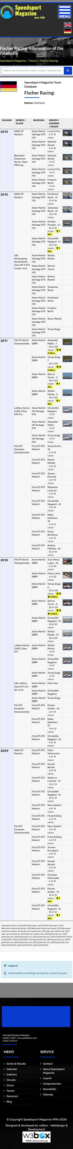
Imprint (47, 1078)
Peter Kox (53, 683)
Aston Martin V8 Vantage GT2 (38, 411)
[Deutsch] (68, 31)
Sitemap (48, 1094)
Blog (9, 1101)
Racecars (12, 1096)
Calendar (12, 1069)
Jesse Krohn (54, 446)
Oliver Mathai (55, 318)
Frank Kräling (54, 816)
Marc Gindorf (54, 805)
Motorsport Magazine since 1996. (23, 1019)
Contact (48, 1063)
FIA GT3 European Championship (21, 449)
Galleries (12, 1074)
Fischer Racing (49, 60)
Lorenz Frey (54, 131)
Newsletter (49, 1089)
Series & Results (16, 1063)
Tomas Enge (54, 329)
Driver (10, 1085)
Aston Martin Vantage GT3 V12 (38, 134)
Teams (33, 60)
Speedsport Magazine (13, 60)
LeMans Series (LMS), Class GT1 (22, 648)
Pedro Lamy (54, 573)
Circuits (11, 1080)
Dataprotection (52, 1083)
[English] (68, 25)
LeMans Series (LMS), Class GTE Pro (22, 411)
